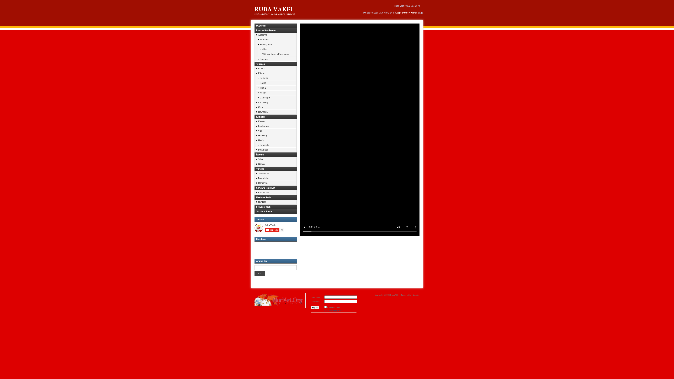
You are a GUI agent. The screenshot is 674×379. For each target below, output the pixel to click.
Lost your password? (333, 311)
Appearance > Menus (407, 13)
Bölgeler (264, 78)
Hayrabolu (263, 112)
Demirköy (262, 135)
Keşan (263, 93)
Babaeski (264, 145)
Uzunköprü (265, 98)
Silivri (260, 159)
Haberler (264, 59)
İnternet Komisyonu (266, 30)
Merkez (261, 68)
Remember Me (333, 308)
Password (315, 302)
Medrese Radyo (264, 197)
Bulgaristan (263, 178)
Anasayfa (262, 35)
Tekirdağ (260, 64)
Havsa (263, 83)
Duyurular (261, 26)
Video (264, 49)
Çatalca (262, 164)
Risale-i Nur (264, 192)
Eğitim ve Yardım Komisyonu (275, 54)
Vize (260, 131)
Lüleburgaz (263, 126)
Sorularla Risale (264, 211)
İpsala (263, 88)
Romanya (262, 183)
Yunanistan (263, 173)
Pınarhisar (263, 150)
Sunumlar (264, 39)
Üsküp (261, 140)
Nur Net (262, 202)
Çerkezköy (263, 102)
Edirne (261, 73)
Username (315, 297)
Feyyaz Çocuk (263, 207)
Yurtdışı (260, 169)
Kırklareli (260, 117)
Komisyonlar (266, 44)
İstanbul (260, 155)
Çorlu (260, 107)
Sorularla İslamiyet (265, 188)
